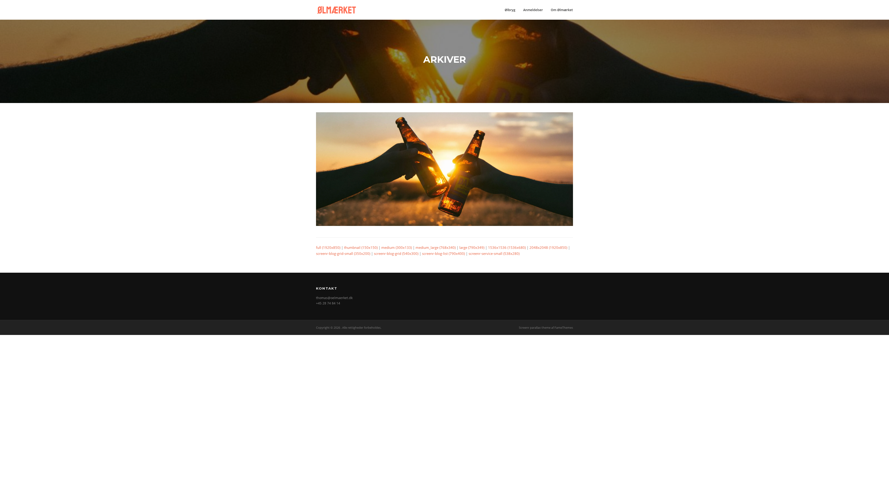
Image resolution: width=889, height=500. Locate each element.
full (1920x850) (328, 247)
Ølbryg (510, 10)
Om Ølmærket (562, 10)
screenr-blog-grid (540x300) (396, 253)
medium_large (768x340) (436, 247)
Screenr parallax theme (535, 327)
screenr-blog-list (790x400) (443, 253)
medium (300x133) (396, 247)
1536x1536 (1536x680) (507, 247)
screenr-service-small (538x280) (494, 253)
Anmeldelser (533, 10)
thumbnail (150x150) (361, 247)
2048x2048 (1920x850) (548, 247)
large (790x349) (471, 247)
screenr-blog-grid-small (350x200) (343, 253)
